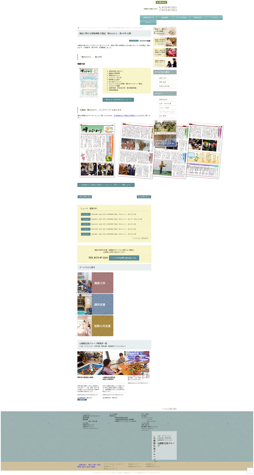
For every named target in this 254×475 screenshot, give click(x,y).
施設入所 (162, 78)
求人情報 (162, 116)
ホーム (148, 22)
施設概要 (165, 17)
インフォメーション (94, 28)
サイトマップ (145, 430)
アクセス (214, 17)
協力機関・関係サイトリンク (149, 426)
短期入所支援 (164, 86)
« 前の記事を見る (85, 197)
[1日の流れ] (165, 42)
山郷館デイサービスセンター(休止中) (125, 421)
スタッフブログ (151, 421)
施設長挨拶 (86, 417)
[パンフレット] (165, 63)
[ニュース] (165, 126)
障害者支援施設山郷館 (85, 377)
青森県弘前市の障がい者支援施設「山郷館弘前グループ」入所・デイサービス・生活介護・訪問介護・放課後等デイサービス (97, 11)
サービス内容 (181, 17)
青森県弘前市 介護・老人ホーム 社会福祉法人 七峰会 (173, 2)
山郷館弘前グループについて (91, 416)
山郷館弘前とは (148, 17)
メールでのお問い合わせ (161, 2)
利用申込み (198, 17)
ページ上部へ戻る (170, 408)
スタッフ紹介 (164, 108)
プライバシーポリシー (147, 428)
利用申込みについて (88, 425)
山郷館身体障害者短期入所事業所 (109, 378)
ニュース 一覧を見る (141, 238)
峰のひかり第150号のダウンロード (118, 99)
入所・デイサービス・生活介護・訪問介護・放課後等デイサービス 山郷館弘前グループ (123, 473)
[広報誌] (165, 53)
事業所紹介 (163, 99)
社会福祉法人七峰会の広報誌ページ (126, 115)
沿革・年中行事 (165, 103)
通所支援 (162, 82)
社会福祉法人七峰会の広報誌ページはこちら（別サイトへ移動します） (106, 185)
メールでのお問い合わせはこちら (124, 258)
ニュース (103, 28)
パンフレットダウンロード (90, 428)
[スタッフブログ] (165, 146)
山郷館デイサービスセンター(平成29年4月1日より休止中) (138, 366)
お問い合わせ (145, 425)
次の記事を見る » (144, 197)
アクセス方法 (145, 423)
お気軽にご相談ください (160, 9)
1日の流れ (86, 423)
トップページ (83, 28)
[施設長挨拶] (165, 31)
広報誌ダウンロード (88, 426)
